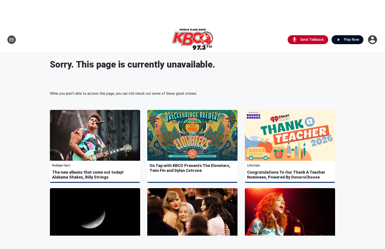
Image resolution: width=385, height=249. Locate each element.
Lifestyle (253, 165)
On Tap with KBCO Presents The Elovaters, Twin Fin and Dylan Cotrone (189, 168)
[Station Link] (192, 39)
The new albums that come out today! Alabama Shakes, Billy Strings (87, 174)
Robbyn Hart (61, 165)
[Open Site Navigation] (11, 39)
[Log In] (373, 39)
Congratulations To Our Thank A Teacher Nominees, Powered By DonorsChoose (286, 174)
